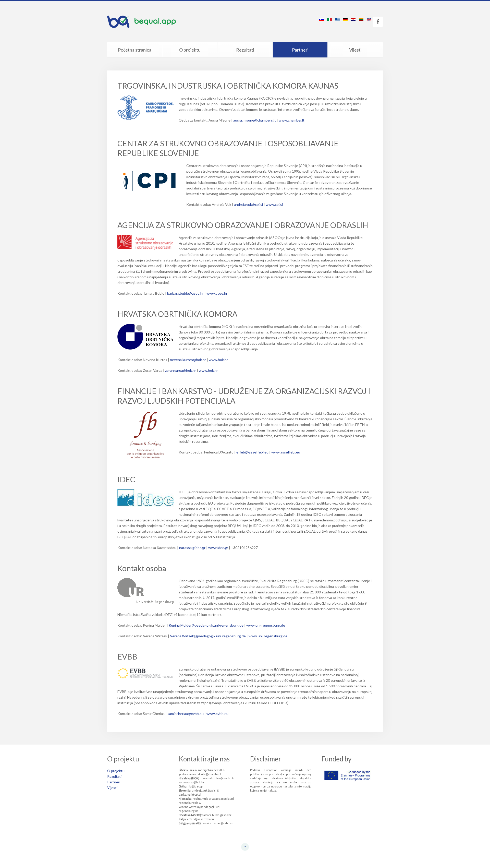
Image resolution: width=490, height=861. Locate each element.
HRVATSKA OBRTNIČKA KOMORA (177, 313)
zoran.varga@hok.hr (180, 370)
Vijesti (355, 50)
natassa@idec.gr (192, 547)
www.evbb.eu (217, 713)
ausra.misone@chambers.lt (254, 120)
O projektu (190, 50)
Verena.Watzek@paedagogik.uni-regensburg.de (208, 636)
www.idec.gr (218, 547)
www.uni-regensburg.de (265, 625)
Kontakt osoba (141, 568)
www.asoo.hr (216, 293)
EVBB (127, 656)
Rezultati (245, 50)
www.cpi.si (274, 204)
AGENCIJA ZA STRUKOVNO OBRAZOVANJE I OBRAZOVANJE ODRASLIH (242, 225)
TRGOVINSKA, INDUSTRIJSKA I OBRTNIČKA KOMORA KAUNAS (227, 85)
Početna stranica (134, 50)
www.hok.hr (218, 359)
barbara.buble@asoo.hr (185, 293)
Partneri (300, 50)
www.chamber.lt (291, 120)
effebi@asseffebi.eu (252, 452)
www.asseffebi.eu (285, 452)
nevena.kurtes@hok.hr (188, 359)
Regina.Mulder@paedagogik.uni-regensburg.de (206, 625)
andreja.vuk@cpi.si (248, 204)
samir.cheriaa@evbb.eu (185, 713)
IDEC (126, 479)
